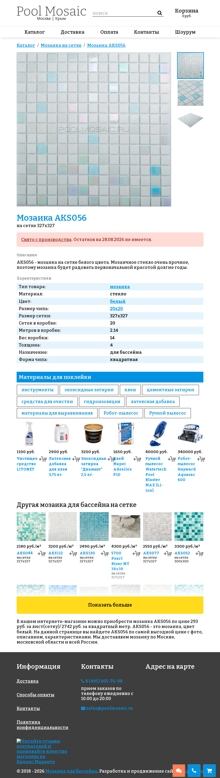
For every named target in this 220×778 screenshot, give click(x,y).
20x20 (116, 308)
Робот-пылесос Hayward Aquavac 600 (187, 469)
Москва (44, 18)
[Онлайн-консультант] (179, 771)
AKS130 (87, 553)
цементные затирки (170, 389)
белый (118, 301)
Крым (60, 18)
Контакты (146, 32)
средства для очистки (47, 401)
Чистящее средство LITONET (27, 464)
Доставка (73, 32)
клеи (130, 389)
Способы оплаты (35, 694)
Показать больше (110, 605)
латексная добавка (153, 401)
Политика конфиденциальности (42, 725)
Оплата (109, 32)
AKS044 (25, 553)
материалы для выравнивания (57, 413)
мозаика (120, 286)
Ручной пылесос (167, 413)
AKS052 (182, 553)
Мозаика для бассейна (71, 771)
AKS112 (55, 553)
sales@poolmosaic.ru (109, 708)
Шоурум (185, 32)
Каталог (34, 32)
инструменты (37, 389)
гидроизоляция (102, 401)
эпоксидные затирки (89, 389)
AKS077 (151, 553)
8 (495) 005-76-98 (104, 681)
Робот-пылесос (121, 413)
